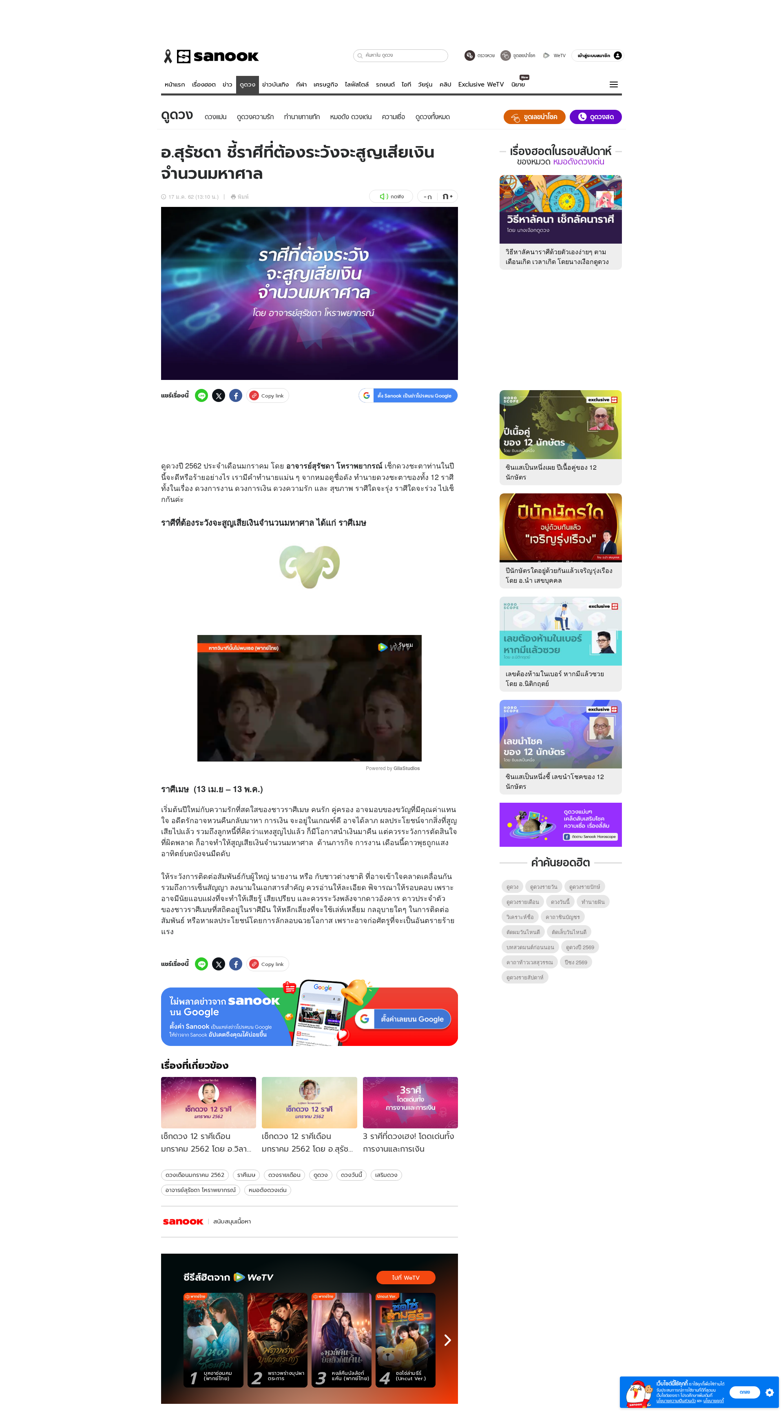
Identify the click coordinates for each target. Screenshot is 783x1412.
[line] (201, 395)
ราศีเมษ (246, 1175)
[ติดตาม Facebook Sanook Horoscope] (561, 824)
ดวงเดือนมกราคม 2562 (195, 1175)
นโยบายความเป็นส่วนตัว (676, 1401)
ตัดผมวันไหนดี (523, 932)
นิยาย (518, 84)
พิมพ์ (243, 196)
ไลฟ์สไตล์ (357, 84)
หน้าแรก (175, 84)
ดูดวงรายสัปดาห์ (525, 977)
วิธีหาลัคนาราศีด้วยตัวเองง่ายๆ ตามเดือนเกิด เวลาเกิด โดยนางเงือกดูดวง (557, 256)
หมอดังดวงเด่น (268, 1190)
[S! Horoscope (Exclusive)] (183, 1221)
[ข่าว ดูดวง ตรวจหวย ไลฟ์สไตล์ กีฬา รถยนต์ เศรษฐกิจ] (210, 56)
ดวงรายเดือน (284, 1175)
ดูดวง (247, 84)
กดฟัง (397, 196)
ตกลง (745, 1392)
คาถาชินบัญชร (563, 917)
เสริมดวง (386, 1175)
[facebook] (235, 395)
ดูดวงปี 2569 (580, 947)
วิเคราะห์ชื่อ (520, 917)
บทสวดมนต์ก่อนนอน (530, 947)
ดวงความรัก (292, 487)
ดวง (172, 465)
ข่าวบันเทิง (275, 84)
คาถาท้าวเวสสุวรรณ (530, 962)
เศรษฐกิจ (326, 84)
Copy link (272, 395)
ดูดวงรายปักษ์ (584, 886)
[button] (360, 55)
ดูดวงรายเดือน (523, 902)
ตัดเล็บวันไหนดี (569, 932)
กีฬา (301, 84)
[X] (218, 395)
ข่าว (227, 84)
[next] (448, 1340)
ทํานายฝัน (593, 902)
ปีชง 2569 (576, 962)
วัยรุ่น (425, 84)
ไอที (406, 84)
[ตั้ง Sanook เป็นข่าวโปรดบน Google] (309, 1012)
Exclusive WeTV (481, 84)
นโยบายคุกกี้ (713, 1401)
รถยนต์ (385, 84)
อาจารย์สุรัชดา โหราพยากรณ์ (201, 1190)
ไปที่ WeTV (406, 1278)
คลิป (445, 84)
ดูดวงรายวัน (543, 886)
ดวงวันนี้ (351, 1175)
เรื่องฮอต (204, 84)
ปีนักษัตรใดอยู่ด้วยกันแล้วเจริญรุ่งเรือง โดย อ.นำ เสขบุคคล (559, 575)
